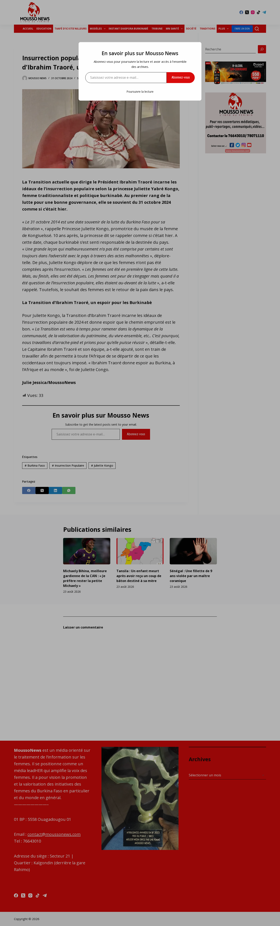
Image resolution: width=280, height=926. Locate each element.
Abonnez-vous (181, 77)
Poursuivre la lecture (140, 91)
